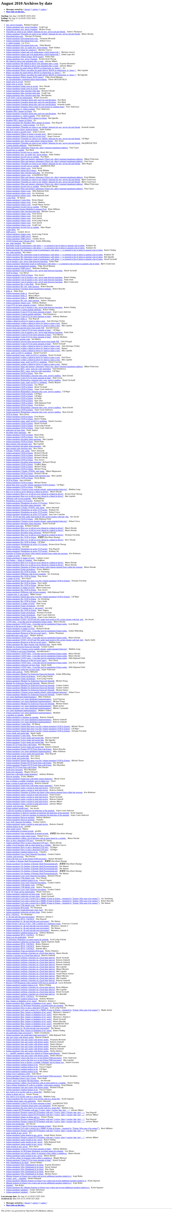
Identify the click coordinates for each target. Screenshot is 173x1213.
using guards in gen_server (17, 1133)
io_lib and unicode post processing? (20, 917)
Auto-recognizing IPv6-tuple (18, 908)
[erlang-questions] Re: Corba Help (20, 284)
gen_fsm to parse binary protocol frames (22, 129)
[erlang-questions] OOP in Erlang (19, 275)
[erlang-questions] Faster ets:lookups (21, 569)
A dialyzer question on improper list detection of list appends (30, 811)
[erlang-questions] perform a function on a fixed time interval (30, 953)
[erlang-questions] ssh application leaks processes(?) (27, 1035)
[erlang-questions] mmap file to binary (21, 170)
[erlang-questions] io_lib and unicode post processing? (28, 921)
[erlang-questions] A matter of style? (20, 558)
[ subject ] (35, 9)
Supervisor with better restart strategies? (22, 774)
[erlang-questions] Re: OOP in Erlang (21, 537)
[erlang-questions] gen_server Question (22, 27)
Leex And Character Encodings (19, 822)
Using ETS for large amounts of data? (21, 305)
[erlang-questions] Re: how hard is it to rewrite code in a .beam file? (33, 1099)
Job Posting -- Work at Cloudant (19, 560)
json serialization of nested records (20, 831)
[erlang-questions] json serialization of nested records (27, 833)
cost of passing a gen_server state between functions (27, 261)
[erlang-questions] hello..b (16, 293)
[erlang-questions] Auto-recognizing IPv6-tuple (25, 951)
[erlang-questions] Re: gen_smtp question (23, 286)
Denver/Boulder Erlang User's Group (21, 1078)
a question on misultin (15, 715)
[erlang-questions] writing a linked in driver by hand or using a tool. (33, 323)
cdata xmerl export (13, 829)
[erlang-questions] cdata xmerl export (21, 836)
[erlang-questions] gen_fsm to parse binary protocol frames (29, 141)
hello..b (9, 291)
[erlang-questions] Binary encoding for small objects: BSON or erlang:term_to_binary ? (41, 70)
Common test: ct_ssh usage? (17, 594)
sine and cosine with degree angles (20, 1037)
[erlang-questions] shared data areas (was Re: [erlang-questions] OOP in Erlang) (38, 581)
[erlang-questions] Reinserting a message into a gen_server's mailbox (33, 376)
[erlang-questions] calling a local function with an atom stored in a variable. (36, 838)
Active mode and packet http (18, 733)
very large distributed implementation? (21, 697)
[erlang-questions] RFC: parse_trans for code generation (28, 369)
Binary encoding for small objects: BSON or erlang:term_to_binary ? (34, 68)
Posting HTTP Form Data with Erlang (21, 745)
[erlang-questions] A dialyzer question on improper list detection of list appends (38, 813)
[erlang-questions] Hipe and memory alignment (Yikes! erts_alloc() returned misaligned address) (44, 159)
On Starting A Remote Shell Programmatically (24, 861)
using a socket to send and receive (20, 783)
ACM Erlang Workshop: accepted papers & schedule (27, 939)
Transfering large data (15, 526)
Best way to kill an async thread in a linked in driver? (27, 492)
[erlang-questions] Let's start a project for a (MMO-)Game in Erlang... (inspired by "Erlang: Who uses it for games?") (53, 898)
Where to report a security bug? (19, 132)
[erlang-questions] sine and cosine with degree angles (27, 1040)
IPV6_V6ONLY (13, 914)
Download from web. (15, 36)
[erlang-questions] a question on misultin (22, 717)
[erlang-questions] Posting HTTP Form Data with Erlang (29, 749)
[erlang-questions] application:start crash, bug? (25, 910)
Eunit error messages (14, 770)
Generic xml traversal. (15, 806)
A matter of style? (13, 556)
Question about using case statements (21, 1101)
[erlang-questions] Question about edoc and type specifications (31, 100)
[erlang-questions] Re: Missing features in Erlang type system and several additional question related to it (48, 1187)
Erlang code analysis (14, 672)
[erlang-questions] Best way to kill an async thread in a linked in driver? (35, 494)
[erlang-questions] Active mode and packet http (25, 738)
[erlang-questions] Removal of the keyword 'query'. (27, 633)
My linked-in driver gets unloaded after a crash (25, 61)
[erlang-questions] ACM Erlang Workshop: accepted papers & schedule (35, 1005)
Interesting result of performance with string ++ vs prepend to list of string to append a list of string (45, 245)
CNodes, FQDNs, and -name (18, 451)
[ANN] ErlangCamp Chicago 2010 (20, 241)
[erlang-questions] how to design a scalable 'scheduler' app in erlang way (35, 1062)
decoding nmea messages (16, 432)
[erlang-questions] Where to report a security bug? (26, 134)
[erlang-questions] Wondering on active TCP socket (27, 503)
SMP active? (11, 232)
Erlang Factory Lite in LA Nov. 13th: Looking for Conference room (33, 924)
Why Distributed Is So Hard (17, 1162)
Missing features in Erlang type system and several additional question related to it (39, 1176)
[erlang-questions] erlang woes (18, 168)
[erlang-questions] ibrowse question (20, 817)
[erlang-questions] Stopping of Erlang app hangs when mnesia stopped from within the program (44, 567)
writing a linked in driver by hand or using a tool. (26, 321)
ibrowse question (13, 776)
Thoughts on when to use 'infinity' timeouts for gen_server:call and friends (36, 32)
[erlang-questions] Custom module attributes (24, 310)
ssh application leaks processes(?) (19, 1033)
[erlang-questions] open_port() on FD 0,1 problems (26, 355)
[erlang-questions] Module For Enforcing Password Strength (30, 674)
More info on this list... (15, 12)
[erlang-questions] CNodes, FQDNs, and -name (25, 471)
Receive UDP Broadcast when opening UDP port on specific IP (31, 983)
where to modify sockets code (18, 339)
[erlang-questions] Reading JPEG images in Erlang (26, 118)
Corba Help (11, 198)
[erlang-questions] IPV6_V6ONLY (20, 919)
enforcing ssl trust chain (15, 430)
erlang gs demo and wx (15, 1094)
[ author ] (43, 9)
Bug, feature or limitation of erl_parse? (21, 1001)
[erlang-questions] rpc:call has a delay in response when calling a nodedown (36, 1153)
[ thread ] (27, 9)
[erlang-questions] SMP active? (18, 236)
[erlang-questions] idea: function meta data (23, 91)
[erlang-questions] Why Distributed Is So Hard (25, 1165)
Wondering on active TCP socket (19, 501)
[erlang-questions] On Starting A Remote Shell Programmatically (32, 864)
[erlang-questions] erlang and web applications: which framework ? (33, 52)
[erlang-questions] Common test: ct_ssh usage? (25, 608)
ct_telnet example (13, 43)
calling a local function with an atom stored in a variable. (29, 845)
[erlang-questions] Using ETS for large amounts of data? (29, 312)
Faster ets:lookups (13, 547)
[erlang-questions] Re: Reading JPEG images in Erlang (28, 123)
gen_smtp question (14, 243)
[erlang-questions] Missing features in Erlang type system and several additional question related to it (46, 1181)
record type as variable (15, 150)
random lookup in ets (14, 826)
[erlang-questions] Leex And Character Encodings (26, 854)
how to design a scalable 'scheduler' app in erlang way (28, 781)
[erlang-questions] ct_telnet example (20, 109)
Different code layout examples (19, 498)
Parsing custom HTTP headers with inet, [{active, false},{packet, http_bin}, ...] (38, 1110)
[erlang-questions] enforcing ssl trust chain (23, 665)
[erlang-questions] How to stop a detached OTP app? (27, 843)
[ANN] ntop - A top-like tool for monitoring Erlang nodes (29, 622)
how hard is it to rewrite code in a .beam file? (24, 1092)
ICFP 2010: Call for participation (19, 98)
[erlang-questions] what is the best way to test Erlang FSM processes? (34, 1058)
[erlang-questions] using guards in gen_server (24, 1135)
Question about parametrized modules (21, 266)
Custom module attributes (16, 145)
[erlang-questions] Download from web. (22, 38)
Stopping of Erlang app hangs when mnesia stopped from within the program (37, 553)
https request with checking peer (19, 444)
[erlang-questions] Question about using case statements (28, 1106)
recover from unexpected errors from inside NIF (25, 328)
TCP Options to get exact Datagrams (21, 651)
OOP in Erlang (12, 273)
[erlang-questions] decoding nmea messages (24, 439)
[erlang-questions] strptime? (17, 1190)
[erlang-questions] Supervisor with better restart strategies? (29, 779)
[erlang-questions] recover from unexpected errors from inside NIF (33, 341)
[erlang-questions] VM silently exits (20, 878)
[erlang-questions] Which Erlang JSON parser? (25, 57)
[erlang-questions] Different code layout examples (26, 574)
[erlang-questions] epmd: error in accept (22, 86)
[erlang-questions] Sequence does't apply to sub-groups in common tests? (35, 107)
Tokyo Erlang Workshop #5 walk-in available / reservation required (33, 1085)
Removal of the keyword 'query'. (19, 626)
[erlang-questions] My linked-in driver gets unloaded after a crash (32, 63)
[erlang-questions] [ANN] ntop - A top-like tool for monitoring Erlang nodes (36, 624)
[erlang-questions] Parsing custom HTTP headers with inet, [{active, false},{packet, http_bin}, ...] (45, 1112)
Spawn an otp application (16, 937)
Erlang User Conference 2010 (18, 1074)
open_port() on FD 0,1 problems (19, 353)
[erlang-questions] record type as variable (22, 152)
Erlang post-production (15, 1124)
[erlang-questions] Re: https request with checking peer (28, 476)
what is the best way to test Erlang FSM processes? (26, 859)
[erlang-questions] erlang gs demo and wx (23, 1117)
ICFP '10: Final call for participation (20, 892)
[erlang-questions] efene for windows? (21, 50)
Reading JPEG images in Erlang (19, 111)
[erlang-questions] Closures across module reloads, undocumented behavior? (37, 489)
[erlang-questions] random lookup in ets (22, 852)
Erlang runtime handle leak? (17, 808)
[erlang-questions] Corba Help (18, 200)
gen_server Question (14, 25)
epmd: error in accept (14, 82)
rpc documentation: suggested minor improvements (26, 79)
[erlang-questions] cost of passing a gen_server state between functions (34, 270)
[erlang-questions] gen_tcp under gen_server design (27, 48)
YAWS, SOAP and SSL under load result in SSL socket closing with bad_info (37, 517)
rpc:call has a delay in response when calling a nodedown (29, 1158)
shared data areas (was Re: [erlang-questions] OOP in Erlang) (31, 485)
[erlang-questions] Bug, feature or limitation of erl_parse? (29, 1003)
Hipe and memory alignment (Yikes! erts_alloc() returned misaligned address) (37, 148)
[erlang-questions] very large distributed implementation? (29, 699)
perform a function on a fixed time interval (23, 955)
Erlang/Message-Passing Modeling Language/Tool (26, 209)
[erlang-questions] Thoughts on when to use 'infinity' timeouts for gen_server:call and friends (43, 34)
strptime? (10, 1185)
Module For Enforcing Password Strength (23, 647)
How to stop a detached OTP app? (20, 840)
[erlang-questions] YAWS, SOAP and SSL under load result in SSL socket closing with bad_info (45, 619)
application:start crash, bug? (17, 635)
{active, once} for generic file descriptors (22, 1081)
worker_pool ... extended (16, 1178)
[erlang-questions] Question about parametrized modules (29, 289)
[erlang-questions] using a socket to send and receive (27, 788)
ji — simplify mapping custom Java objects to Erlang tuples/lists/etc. (33, 1053)
